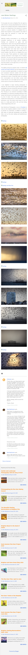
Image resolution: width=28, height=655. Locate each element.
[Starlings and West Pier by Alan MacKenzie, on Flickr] (7, 185)
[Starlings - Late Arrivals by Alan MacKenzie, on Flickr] (14, 369)
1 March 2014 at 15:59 (12, 405)
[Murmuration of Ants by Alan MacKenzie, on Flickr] (14, 204)
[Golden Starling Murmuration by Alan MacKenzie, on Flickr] (14, 140)
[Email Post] (2, 374)
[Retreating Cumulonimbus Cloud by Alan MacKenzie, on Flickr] (3, 349)
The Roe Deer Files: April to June (11, 579)
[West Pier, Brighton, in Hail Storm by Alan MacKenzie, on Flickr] (14, 346)
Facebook (23, 107)
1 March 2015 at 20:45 (12, 457)
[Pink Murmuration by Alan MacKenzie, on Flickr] (14, 243)
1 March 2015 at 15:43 (12, 448)
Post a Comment (7, 461)
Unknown (9, 379)
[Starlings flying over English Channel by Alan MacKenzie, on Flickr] (14, 159)
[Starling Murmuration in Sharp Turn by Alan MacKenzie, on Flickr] (14, 224)
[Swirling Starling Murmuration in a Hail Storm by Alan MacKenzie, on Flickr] (3, 266)
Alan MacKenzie (11, 409)
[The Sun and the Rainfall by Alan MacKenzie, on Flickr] (14, 262)
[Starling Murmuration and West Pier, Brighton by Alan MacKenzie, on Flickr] (3, 120)
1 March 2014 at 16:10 (12, 437)
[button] (26, 16)
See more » (23, 484)
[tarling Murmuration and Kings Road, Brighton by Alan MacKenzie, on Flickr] (3, 182)
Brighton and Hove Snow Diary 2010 (12, 562)
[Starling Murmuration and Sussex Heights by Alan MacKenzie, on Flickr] (14, 304)
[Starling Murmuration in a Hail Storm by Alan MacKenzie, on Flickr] (3, 327)
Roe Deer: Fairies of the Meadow (11, 595)
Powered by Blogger (14, 651)
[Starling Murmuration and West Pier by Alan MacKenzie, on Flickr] (14, 178)
